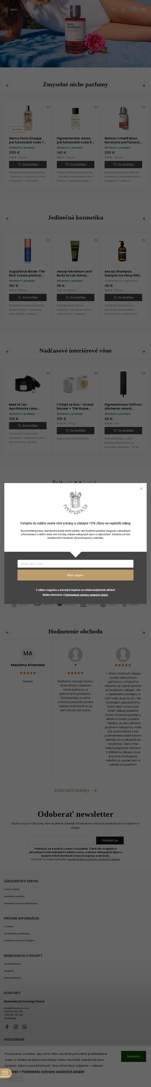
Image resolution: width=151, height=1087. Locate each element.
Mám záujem (75, 575)
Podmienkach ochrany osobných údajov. (86, 595)
